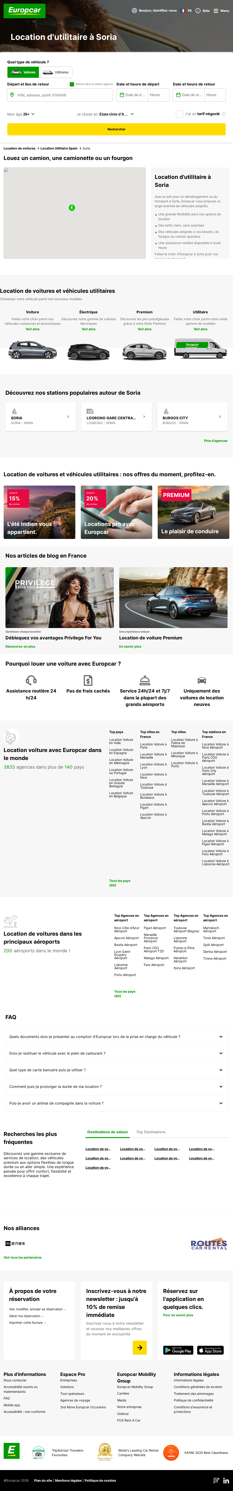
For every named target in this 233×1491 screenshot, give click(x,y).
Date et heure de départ (137, 84)
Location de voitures (19, 148)
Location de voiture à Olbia (98, 1158)
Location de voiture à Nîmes (167, 1158)
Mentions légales (68, 1480)
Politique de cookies (100, 1480)
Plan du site (43, 1480)
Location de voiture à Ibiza (202, 1149)
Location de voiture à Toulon (98, 1167)
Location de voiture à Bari (133, 1149)
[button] (71, 208)
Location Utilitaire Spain (59, 148)
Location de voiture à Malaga (167, 1149)
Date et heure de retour (194, 84)
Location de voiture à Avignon (202, 1158)
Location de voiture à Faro (133, 1158)
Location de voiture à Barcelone (98, 1149)
